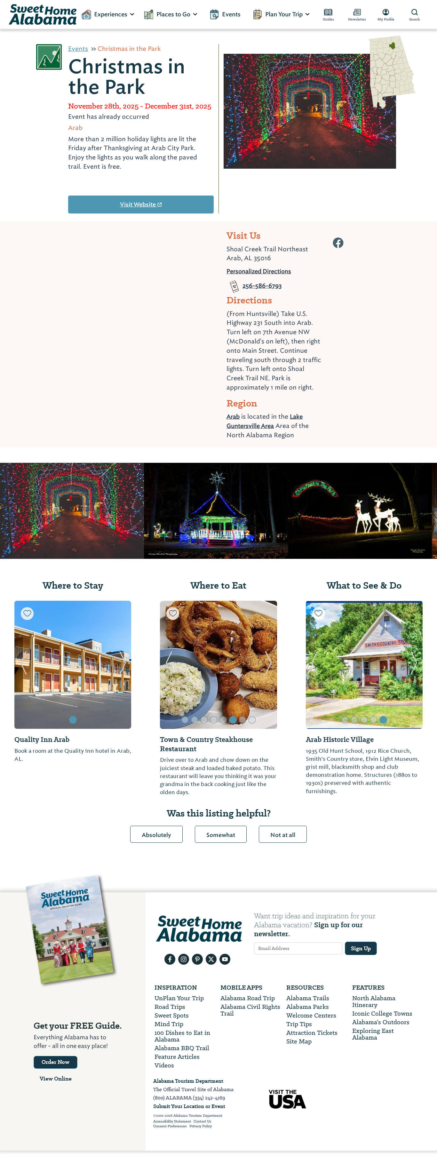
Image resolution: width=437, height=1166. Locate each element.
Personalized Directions (258, 271)
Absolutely (156, 835)
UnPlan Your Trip (179, 998)
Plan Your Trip (284, 14)
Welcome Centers (311, 1015)
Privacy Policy (200, 1126)
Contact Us (202, 1121)
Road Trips (170, 1006)
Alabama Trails (307, 998)
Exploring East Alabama (373, 1034)
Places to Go (173, 14)
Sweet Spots (172, 1015)
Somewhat (220, 835)
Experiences (110, 14)
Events (231, 14)
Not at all (282, 835)
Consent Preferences (170, 1126)
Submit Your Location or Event (189, 1106)
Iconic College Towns (382, 1013)
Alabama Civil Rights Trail (250, 1010)
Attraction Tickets (312, 1032)
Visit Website (138, 204)
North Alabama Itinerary (373, 1001)
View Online (56, 1078)
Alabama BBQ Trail (182, 1048)
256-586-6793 (262, 283)
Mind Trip (169, 1024)
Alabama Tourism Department (188, 1081)
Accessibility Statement (172, 1121)
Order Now (55, 1062)
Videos (164, 1065)
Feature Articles (177, 1056)
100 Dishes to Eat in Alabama (182, 1036)
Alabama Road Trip (247, 998)
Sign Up (361, 948)
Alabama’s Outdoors (380, 1022)
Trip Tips (299, 1024)
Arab (233, 416)
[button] (23, 665)
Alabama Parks (307, 1006)
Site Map (299, 1041)
